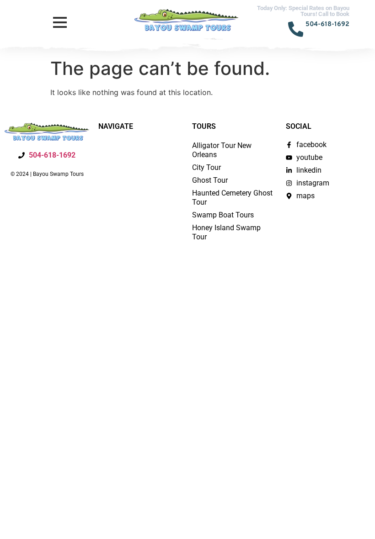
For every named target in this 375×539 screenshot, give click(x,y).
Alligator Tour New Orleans (222, 150)
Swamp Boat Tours (223, 215)
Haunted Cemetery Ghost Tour (232, 197)
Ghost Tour (210, 180)
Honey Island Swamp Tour (226, 232)
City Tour (206, 167)
